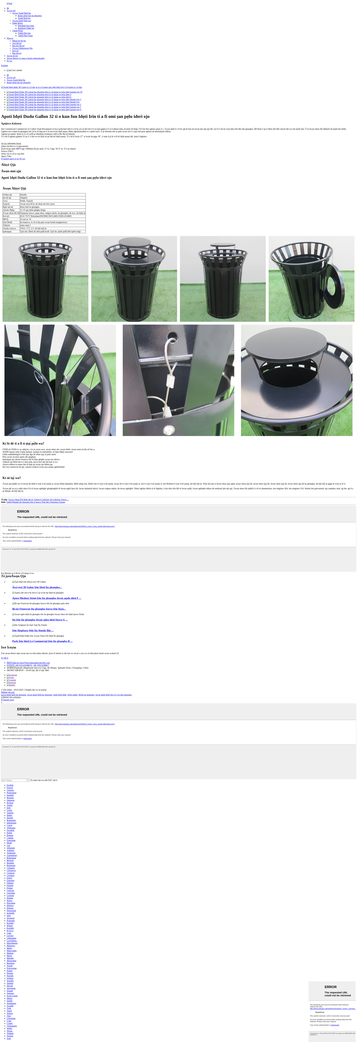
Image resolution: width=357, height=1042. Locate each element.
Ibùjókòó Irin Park (26, 26)
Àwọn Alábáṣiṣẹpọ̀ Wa (22, 48)
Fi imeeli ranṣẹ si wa (10, 159)
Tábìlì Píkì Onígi (25, 36)
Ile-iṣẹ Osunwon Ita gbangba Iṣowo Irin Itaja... (39, 608)
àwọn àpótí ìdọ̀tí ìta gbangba (13, 695)
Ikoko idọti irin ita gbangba (30, 15)
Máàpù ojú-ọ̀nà (8, 692)
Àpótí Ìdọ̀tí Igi (24, 18)
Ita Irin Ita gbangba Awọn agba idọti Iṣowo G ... (40, 619)
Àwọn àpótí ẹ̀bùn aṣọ (21, 21)
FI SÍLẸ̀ (4, 658)
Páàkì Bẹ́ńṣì (17, 23)
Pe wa (9, 61)
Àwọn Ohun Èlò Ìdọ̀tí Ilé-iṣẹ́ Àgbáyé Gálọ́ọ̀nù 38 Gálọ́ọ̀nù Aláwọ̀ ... (38, 499)
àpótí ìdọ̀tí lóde (59, 695)
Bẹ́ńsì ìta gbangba (86, 695)
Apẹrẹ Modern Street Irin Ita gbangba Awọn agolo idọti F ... (46, 598)
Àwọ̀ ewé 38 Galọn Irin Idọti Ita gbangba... (37, 587)
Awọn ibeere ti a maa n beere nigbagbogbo (25, 58)
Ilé (8, 8)
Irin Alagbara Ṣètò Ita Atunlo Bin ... (33, 630)
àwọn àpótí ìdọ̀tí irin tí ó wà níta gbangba (113, 695)
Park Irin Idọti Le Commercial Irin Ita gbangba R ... (42, 641)
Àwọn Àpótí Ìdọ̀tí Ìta (21, 13)
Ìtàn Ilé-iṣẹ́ (16, 53)
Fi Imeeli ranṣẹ (7, 700)
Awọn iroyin (12, 56)
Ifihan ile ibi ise (19, 41)
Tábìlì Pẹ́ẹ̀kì (17, 31)
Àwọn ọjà (11, 10)
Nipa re (10, 38)
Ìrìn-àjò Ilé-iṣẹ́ (18, 46)
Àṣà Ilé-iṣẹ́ (17, 43)
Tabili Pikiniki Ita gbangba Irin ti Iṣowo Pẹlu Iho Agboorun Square (35, 502)
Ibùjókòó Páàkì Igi (26, 28)
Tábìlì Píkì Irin (24, 33)
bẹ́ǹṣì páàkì (72, 695)
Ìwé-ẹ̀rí (15, 51)
